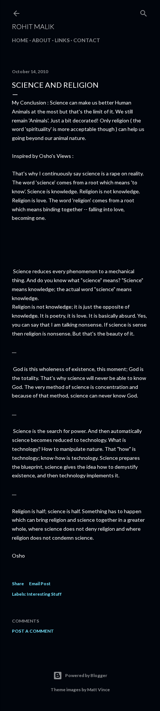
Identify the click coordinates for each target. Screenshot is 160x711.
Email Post (40, 583)
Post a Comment (33, 631)
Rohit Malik (33, 26)
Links (62, 40)
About (41, 40)
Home (20, 40)
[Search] (143, 11)
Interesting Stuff (44, 594)
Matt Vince (98, 689)
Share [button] (18, 583)
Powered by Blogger (86, 675)
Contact (86, 40)
